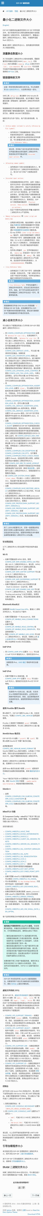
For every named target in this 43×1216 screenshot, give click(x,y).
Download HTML (34, 1214)
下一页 (34, 1195)
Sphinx (8, 1210)
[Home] (3, 11)
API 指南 (9, 11)
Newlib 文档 (14, 781)
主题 (24, 1210)
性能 (16, 11)
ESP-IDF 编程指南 (23, 3)
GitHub (13, 984)
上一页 (8, 1195)
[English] (6, 25)
